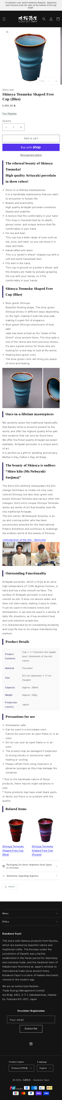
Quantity (6, 121)
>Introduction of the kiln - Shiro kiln (24, 539)
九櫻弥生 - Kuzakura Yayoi (35, 1080)
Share (11, 886)
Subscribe (31, 1028)
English (43, 1068)
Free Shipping (9, 113)
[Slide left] (49, 81)
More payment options (31, 155)
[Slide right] (56, 81)
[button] (3, 18)
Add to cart (31, 138)
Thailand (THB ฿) (19, 1068)
